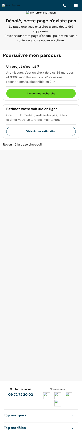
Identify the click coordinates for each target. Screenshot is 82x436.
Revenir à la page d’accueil (22, 144)
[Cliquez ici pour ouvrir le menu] (75, 5)
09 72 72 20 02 (20, 394)
